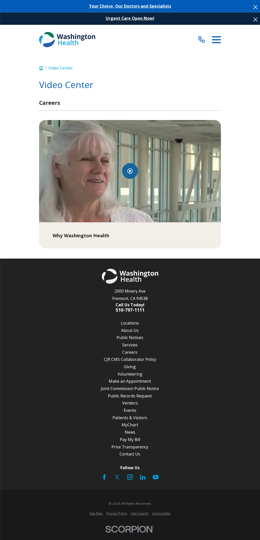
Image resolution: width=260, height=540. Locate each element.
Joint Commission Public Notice (130, 388)
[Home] (67, 39)
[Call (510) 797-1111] (201, 40)
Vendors (130, 403)
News (130, 432)
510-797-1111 (130, 310)
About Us (130, 330)
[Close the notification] (255, 7)
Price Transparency (129, 447)
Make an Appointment (130, 381)
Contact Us (130, 454)
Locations (130, 323)
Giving (130, 366)
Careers (129, 352)
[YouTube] (155, 477)
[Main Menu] (216, 39)
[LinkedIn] (142, 477)
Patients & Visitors (129, 417)
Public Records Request (130, 396)
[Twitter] (117, 477)
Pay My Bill (130, 439)
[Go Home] (41, 68)
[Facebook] (104, 477)
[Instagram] (130, 477)
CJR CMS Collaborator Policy (130, 359)
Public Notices (130, 337)
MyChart (130, 425)
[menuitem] (96, 514)
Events (130, 410)
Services (130, 345)
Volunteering (130, 374)
